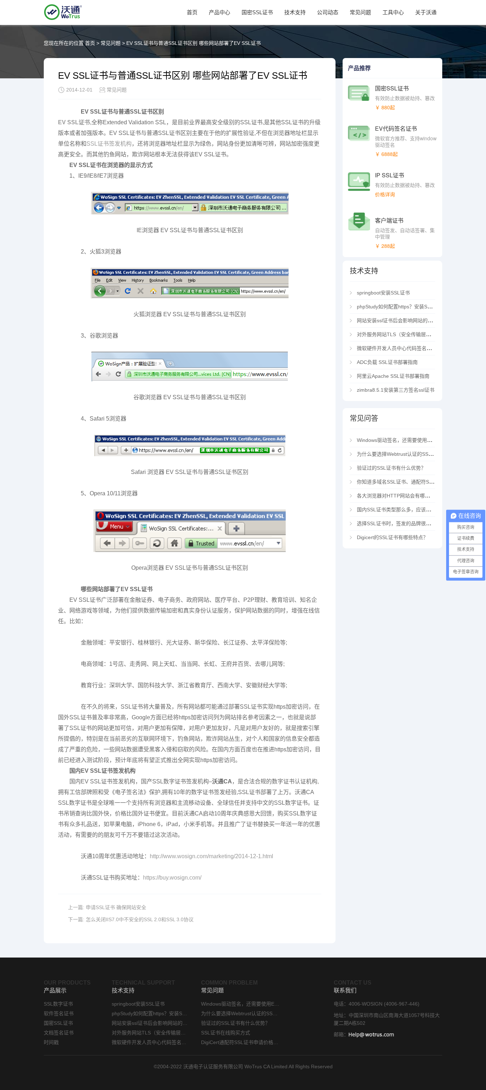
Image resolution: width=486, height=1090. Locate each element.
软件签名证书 (59, 1013)
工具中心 (393, 12)
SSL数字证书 (58, 1004)
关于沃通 (426, 12)
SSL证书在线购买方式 (225, 1033)
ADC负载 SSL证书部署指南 (387, 362)
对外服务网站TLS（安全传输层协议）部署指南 (409, 334)
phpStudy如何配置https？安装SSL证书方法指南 (410, 306)
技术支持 (295, 12)
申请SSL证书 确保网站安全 (116, 907)
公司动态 (327, 12)
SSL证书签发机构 (109, 144)
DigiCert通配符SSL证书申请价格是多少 (240, 1042)
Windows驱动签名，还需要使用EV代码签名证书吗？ (415, 440)
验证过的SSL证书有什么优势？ (391, 468)
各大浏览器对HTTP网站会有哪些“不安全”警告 (407, 496)
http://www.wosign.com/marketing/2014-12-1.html (211, 856)
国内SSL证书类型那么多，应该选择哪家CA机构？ (412, 509)
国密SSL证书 (257, 12)
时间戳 (51, 1042)
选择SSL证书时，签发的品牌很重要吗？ (401, 523)
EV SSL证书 (74, 122)
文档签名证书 (59, 1033)
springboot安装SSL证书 (383, 293)
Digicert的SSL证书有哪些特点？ (392, 537)
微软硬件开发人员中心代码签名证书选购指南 (408, 348)
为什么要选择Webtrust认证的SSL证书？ (401, 454)
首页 (192, 12)
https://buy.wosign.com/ (172, 878)
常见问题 (360, 12)
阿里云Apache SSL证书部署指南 (393, 376)
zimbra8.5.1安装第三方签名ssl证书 (395, 390)
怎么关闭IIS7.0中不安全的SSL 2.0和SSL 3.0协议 (140, 919)
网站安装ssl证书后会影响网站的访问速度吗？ (407, 320)
